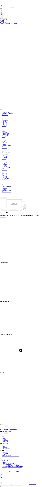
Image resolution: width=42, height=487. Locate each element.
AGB (3, 437)
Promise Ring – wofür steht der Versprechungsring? (10, 461)
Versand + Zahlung (5, 435)
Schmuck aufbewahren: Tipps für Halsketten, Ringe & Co (11, 470)
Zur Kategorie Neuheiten (6, 145)
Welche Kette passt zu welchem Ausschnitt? (9, 464)
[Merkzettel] (1, 12)
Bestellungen (15, 23)
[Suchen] (11, 7)
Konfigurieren (11, 485)
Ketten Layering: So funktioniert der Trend (9, 463)
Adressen (11, 23)
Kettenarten (4, 462)
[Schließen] (0, 486)
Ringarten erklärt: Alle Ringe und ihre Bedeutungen (10, 458)
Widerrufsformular (5, 441)
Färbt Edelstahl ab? (5, 454)
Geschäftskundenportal (6, 448)
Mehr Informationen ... (32, 484)
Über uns (3, 445)
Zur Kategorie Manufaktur (6, 190)
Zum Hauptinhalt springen (4, 0)
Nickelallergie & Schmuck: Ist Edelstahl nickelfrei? (10, 456)
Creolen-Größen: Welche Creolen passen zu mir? (10, 468)
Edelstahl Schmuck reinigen (6, 455)
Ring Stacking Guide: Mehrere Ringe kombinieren (10, 460)
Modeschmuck (4, 472)
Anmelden (2, 21)
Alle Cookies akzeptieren (18, 485)
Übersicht (2, 23)
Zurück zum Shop (3, 217)
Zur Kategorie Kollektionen (6, 152)
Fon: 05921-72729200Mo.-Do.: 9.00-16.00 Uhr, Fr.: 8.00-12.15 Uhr (8, 429)
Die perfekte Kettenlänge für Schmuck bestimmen (10, 465)
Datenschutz (4, 438)
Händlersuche (4, 447)
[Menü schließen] (2, 114)
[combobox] (5, 7)
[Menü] (1, 6)
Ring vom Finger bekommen (7, 459)
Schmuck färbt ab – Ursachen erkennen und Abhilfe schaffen (12, 471)
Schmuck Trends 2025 (6, 457)
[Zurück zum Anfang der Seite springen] (1, 483)
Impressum (4, 439)
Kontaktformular (8, 431)
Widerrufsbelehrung (5, 440)
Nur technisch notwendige (4, 485)
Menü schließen (4, 19)
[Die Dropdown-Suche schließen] (13, 7)
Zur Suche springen (12, 0)
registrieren (4, 22)
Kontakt (3, 434)
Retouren (3, 436)
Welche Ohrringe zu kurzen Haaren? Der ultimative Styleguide (12, 466)
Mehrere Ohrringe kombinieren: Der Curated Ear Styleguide (12, 467)
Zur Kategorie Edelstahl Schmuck (7, 113)
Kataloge (3, 446)
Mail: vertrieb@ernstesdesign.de (20, 429)
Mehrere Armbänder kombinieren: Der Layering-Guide (11, 469)
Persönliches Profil (7, 23)
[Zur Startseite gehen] (6, 4)
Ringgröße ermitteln (5, 452)
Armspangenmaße (5, 453)
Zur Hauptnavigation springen (20, 0)
